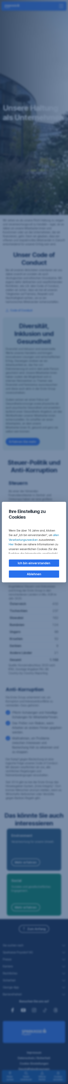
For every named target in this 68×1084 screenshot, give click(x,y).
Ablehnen (34, 574)
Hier (11, 544)
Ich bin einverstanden (34, 563)
